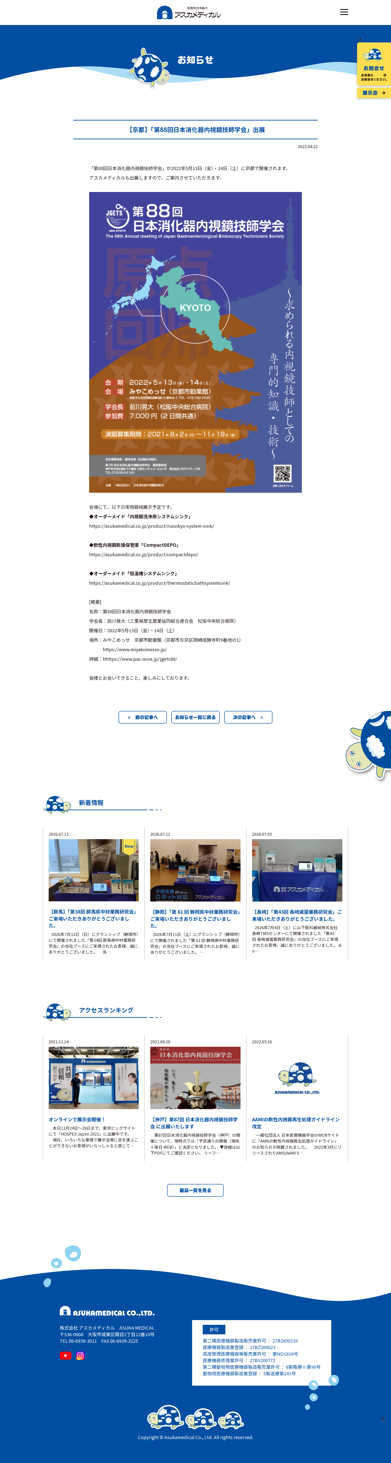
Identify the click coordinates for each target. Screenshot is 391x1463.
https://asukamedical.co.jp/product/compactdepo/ (143, 554)
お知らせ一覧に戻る (195, 717)
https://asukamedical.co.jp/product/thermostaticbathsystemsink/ (159, 583)
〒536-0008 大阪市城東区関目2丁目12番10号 (107, 1334)
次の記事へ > (248, 717)
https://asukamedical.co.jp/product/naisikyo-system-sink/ (151, 526)
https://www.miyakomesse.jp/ (135, 649)
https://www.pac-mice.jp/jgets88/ (141, 659)
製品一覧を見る (195, 1190)
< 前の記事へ (143, 717)
